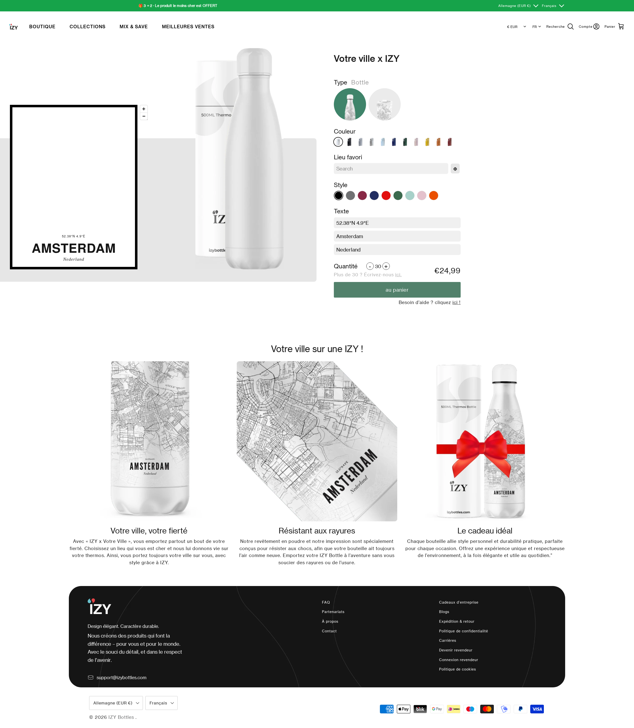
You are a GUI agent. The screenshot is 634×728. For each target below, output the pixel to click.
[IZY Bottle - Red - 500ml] (449, 142)
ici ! (456, 302)
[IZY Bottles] (13, 27)
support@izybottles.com (121, 677)
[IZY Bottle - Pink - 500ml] (416, 142)
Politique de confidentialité (463, 631)
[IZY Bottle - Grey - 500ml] (360, 142)
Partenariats (333, 612)
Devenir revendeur (456, 650)
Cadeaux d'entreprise (458, 602)
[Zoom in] (143, 108)
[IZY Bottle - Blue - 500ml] (394, 142)
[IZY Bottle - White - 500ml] (338, 142)
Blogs (444, 612)
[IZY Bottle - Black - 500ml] (349, 142)
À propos (330, 621)
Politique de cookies (457, 669)
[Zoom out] (143, 116)
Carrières (447, 640)
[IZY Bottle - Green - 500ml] (405, 142)
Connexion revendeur (458, 660)
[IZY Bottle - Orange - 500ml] (438, 142)
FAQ (326, 602)
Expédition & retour (457, 621)
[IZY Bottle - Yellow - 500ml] (427, 142)
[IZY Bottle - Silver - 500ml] (371, 142)
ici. (398, 274)
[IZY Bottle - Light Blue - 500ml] (382, 142)
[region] (73, 187)
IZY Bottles (121, 717)
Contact (329, 631)
